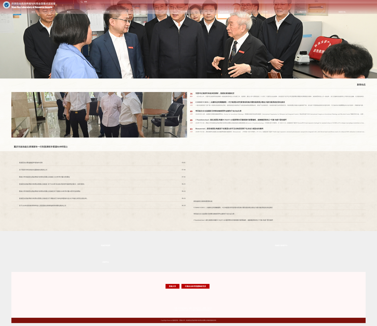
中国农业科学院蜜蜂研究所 (195, 268)
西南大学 (172, 268)
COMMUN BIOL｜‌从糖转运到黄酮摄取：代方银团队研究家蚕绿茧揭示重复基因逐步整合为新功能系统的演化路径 (233, 189)
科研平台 (105, 244)
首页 (33, 12)
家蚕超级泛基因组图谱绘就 (203, 183)
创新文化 (342, 12)
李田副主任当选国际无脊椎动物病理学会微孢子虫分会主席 (214, 195)
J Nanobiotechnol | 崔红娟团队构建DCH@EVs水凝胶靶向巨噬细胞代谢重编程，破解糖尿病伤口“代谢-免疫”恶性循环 (233, 202)
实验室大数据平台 (281, 227)
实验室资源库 (105, 227)
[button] (21, 42)
